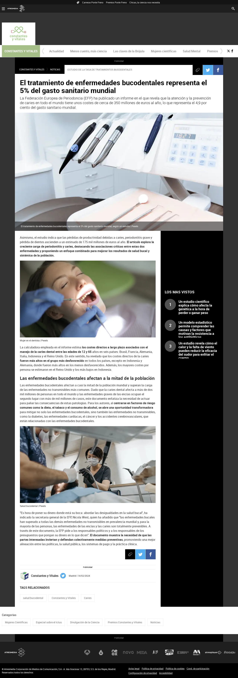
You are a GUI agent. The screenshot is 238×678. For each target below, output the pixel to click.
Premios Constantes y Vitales (125, 622)
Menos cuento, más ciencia (88, 51)
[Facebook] (218, 70)
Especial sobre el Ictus (49, 622)
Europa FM (183, 652)
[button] (43, 51)
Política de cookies (175, 668)
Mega (142, 652)
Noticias (55, 69)
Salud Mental (191, 51)
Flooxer (229, 652)
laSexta (101, 652)
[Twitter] (208, 70)
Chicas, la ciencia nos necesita (144, 2)
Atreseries (155, 652)
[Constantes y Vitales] (18, 34)
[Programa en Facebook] (232, 50)
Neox (114, 652)
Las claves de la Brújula (128, 51)
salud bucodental (33, 598)
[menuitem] (56, 51)
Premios (212, 51)
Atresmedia (15, 652)
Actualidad (56, 51)
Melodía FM (196, 652)
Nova (128, 652)
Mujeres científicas (163, 51)
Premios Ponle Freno (116, 2)
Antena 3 (87, 652)
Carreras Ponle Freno (92, 2)
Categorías (9, 615)
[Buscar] (233, 8)
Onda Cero (169, 652)
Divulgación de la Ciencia (84, 622)
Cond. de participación (198, 668)
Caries (87, 598)
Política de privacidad (152, 668)
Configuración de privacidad (142, 672)
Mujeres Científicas (16, 622)
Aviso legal (133, 668)
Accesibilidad (166, 672)
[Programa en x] (228, 50)
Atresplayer (213, 652)
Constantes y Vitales (31, 69)
